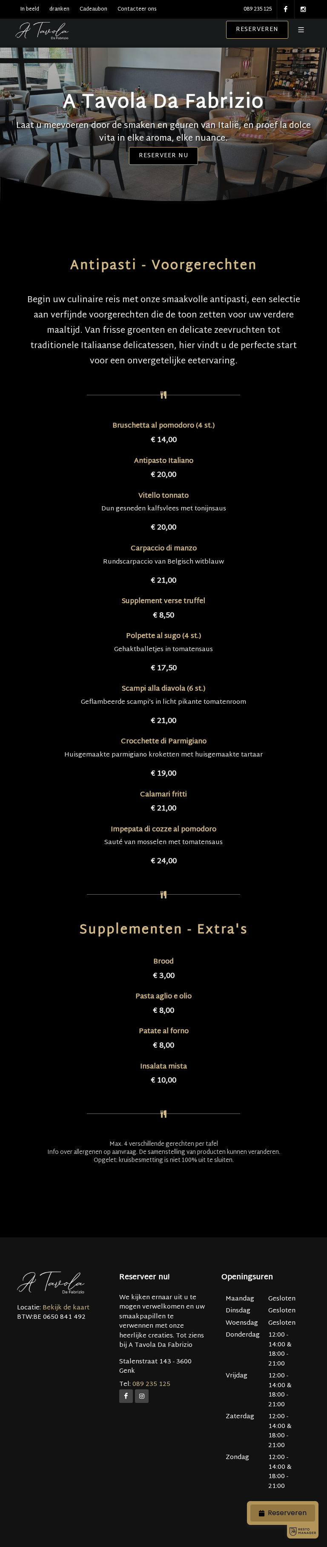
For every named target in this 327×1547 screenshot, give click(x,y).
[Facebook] (126, 1396)
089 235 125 (258, 9)
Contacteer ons (137, 9)
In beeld (29, 9)
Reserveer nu (163, 155)
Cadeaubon (93, 9)
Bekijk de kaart (65, 1308)
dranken (59, 9)
